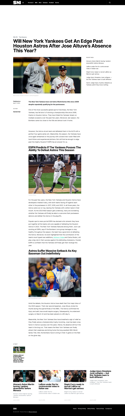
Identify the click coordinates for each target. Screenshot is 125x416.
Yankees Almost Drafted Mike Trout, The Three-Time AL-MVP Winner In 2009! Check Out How (19, 358)
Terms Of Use (100, 408)
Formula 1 (31, 2)
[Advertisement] (62, 20)
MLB (40, 2)
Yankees (45, 2)
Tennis (57, 2)
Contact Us (108, 408)
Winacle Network (33, 411)
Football (51, 2)
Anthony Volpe (59, 237)
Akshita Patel (16, 111)
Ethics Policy (91, 408)
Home (75, 408)
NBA (36, 2)
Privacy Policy (82, 408)
